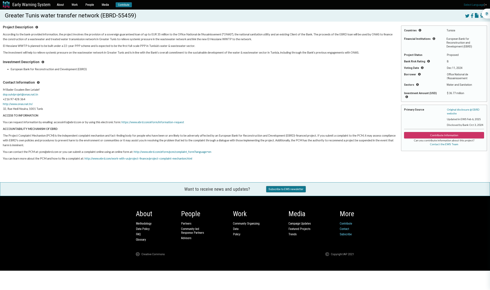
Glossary (141, 239)
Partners (186, 223)
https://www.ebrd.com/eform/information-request (153, 122)
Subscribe (346, 234)
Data (235, 229)
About (60, 5)
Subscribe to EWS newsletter (286, 189)
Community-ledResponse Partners (192, 231)
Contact (344, 229)
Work (75, 5)
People (89, 5)
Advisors (186, 238)
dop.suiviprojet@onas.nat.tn (20, 94)
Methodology (144, 223)
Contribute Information (444, 135)
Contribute (123, 4)
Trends (292, 234)
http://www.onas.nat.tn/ (18, 104)
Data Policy (143, 229)
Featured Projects (299, 229)
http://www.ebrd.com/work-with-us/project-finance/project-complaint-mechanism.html (138, 158)
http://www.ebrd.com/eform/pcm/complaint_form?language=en (172, 151)
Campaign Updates (299, 223)
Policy (236, 234)
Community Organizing (246, 223)
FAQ (138, 234)
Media (105, 5)
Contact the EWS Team (444, 144)
